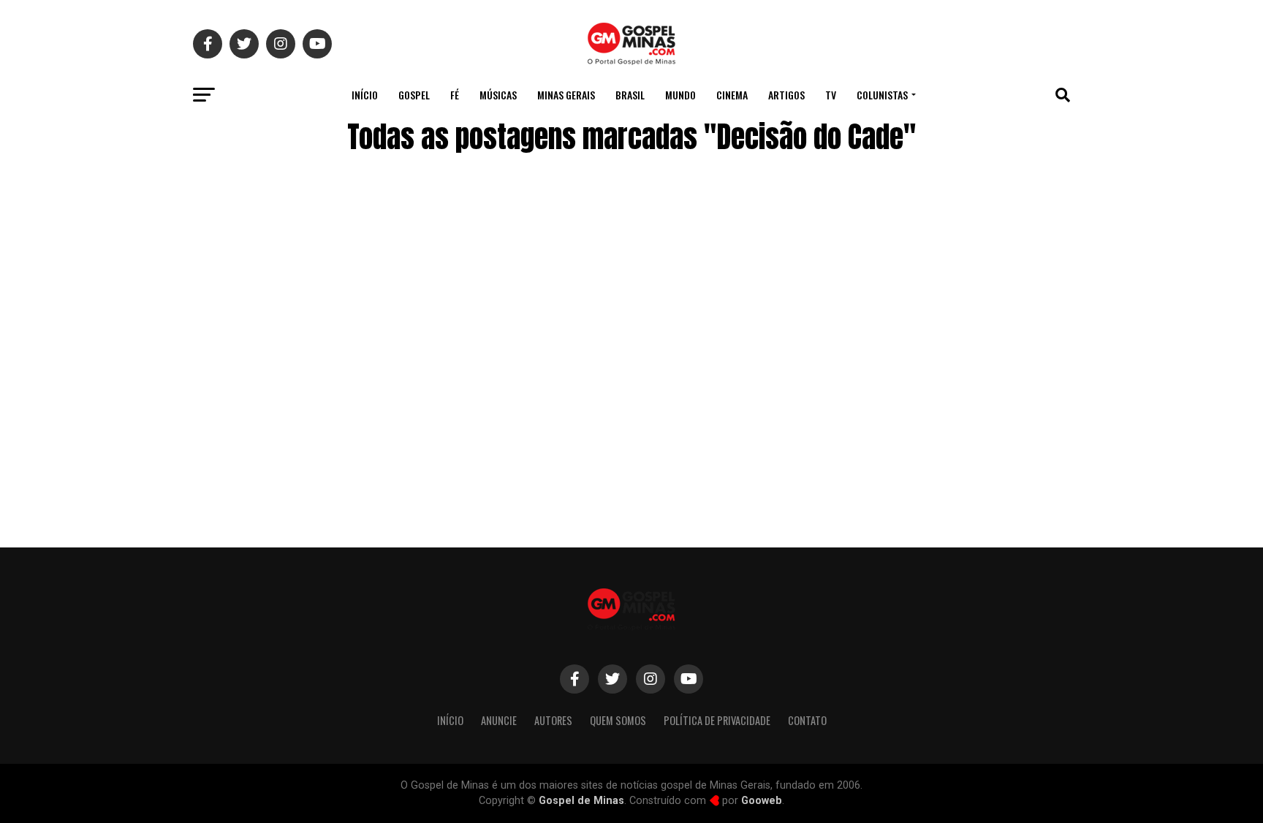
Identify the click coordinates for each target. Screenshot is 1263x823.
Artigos (786, 94)
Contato (807, 720)
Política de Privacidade (717, 720)
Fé (454, 94)
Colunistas (882, 94)
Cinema (732, 94)
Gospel (414, 94)
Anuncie (499, 720)
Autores (553, 720)
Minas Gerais (566, 94)
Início (365, 94)
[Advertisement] (953, 411)
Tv (830, 94)
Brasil (630, 94)
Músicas (498, 94)
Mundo (680, 94)
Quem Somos (618, 720)
